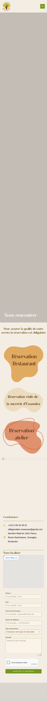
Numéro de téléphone (12, 620)
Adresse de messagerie (12, 611)
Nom (7, 602)
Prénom (8, 593)
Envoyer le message (23, 671)
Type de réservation (12, 628)
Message (8, 637)
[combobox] (23, 632)
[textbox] (21, 632)
